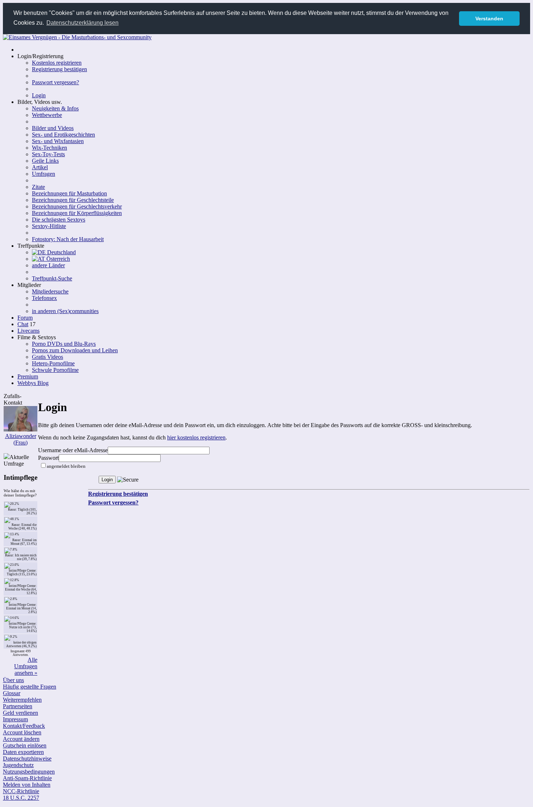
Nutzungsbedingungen (29, 772)
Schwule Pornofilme (55, 370)
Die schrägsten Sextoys (58, 219)
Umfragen (43, 174)
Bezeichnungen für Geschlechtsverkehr (77, 206)
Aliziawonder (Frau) (20, 439)
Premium (27, 376)
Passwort (48, 458)
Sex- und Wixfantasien (58, 141)
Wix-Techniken (49, 148)
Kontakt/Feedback (24, 726)
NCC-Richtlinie (21, 791)
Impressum (15, 719)
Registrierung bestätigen (59, 69)
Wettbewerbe (47, 115)
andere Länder (48, 265)
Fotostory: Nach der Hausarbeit (68, 239)
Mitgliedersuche (50, 291)
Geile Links (45, 161)
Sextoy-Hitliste (49, 226)
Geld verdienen (20, 713)
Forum (25, 318)
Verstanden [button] (489, 18)
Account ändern (21, 739)
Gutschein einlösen (24, 745)
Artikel (40, 167)
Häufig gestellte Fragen (29, 687)
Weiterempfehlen (22, 700)
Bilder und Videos (53, 128)
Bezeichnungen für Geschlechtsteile (73, 200)
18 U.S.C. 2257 (21, 798)
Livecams (28, 331)
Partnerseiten (17, 706)
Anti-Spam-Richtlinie (27, 778)
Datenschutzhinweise (27, 758)
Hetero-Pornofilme (53, 363)
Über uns (13, 680)
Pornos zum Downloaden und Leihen (75, 350)
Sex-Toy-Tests (48, 154)
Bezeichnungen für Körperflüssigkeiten (77, 213)
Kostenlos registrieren (57, 63)
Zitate (38, 187)
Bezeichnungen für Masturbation (69, 193)
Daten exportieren (23, 752)
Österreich (57, 259)
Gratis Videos (47, 357)
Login (39, 95)
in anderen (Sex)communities (65, 311)
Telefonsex (44, 298)
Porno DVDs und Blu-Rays (64, 344)
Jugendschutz (18, 765)
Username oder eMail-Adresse (73, 450)
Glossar (11, 693)
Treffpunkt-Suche (52, 278)
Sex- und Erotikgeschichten (63, 134)
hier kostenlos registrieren (196, 437)
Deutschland (61, 252)
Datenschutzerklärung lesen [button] (82, 23)
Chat (22, 324)
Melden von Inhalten (26, 785)
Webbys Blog (33, 383)
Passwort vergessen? (55, 82)
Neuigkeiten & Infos (55, 108)
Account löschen (22, 732)
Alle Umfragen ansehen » (25, 666)
